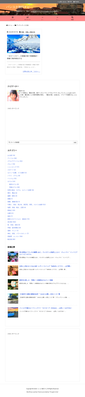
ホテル (11, 181)
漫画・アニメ (13, 230)
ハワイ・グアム (14, 175)
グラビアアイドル (15, 161)
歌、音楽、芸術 (14, 225)
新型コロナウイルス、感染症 (19, 219)
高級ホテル (14, 187)
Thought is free (54, 392)
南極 (22, 32)
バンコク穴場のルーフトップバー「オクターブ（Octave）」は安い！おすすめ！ (45, 308)
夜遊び (11, 210)
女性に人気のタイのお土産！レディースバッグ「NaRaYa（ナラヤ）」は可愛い (45, 266)
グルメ (11, 164)
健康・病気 (12, 196)
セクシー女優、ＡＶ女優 (17, 173)
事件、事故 (12, 193)
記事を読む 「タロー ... (31, 71)
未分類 (12, 222)
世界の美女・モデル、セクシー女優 (21, 190)
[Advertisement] (42, 123)
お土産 (11, 155)
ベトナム (12, 178)
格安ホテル (14, 184)
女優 (11, 213)
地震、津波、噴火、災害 (17, 207)
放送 (10, 216)
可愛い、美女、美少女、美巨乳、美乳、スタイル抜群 (27, 204)
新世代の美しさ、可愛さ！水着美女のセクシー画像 (36, 280)
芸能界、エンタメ (15, 236)
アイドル (12, 158)
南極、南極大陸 (30, 32)
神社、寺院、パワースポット (18, 233)
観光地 (11, 239)
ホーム (10, 25)
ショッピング (13, 167)
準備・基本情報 (14, 228)
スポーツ (12, 170)
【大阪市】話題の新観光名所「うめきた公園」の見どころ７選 (39, 294)
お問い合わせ (62, 1)
